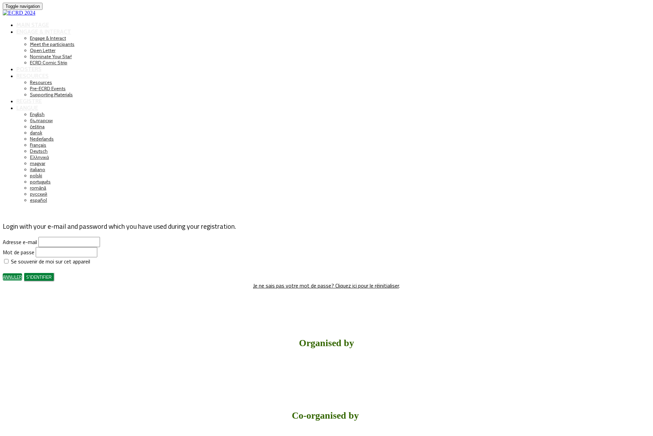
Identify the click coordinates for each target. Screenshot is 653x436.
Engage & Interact (43, 31)
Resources (32, 75)
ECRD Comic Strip (48, 63)
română (38, 188)
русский (38, 194)
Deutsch (39, 151)
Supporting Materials (51, 95)
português (40, 182)
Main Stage (32, 24)
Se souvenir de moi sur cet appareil (50, 261)
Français (38, 145)
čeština (37, 127)
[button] (12, 276)
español (38, 200)
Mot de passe (18, 252)
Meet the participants (52, 44)
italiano (37, 169)
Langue (27, 107)
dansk (36, 133)
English (37, 114)
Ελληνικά (39, 157)
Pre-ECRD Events (48, 88)
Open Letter (42, 50)
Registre (29, 101)
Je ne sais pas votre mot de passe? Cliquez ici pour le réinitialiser (326, 285)
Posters (28, 69)
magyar (37, 163)
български (41, 120)
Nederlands (42, 139)
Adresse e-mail (20, 242)
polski (36, 176)
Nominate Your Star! (51, 56)
